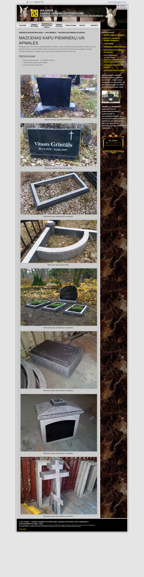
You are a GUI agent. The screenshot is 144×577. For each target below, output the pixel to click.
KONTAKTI (94, 25)
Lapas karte (22, 529)
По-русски (123, 8)
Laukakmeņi (108, 44)
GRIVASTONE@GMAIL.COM (116, 2)
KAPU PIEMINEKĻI (50, 32)
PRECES (82, 25)
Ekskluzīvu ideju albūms (114, 70)
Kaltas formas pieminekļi (114, 35)
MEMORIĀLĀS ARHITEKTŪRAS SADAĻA (46, 25)
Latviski (122, 6)
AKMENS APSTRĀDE (34, 25)
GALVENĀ (22, 25)
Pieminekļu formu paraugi (114, 47)
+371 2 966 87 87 (114, 143)
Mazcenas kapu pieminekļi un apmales (71, 32)
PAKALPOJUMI (70, 25)
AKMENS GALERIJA (59, 25)
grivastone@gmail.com (113, 145)
